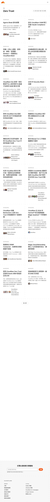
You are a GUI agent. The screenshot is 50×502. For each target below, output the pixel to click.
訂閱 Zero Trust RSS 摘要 (40, 10)
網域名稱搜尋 (7, 498)
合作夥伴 (6, 490)
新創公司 (6, 494)
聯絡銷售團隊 (7, 487)
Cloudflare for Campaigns (32, 490)
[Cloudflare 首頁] (3, 2)
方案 (5, 485)
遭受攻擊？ (6, 496)
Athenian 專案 (29, 487)
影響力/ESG (28, 494)
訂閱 (41, 469)
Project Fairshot (30, 492)
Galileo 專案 (28, 485)
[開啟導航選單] (47, 2)
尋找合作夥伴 (7, 492)
